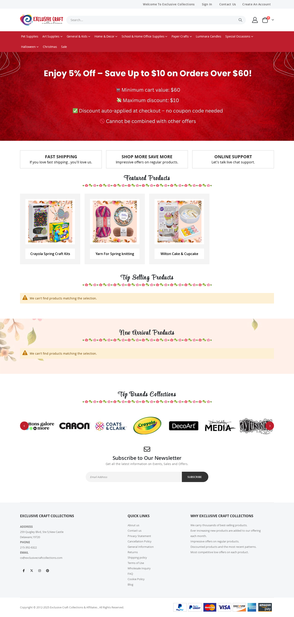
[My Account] (255, 20)
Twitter (31, 570)
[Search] (240, 20)
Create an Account (256, 4)
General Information (141, 547)
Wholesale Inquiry (139, 568)
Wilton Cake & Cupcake (179, 253)
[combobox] (156, 20)
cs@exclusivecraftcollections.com (41, 558)
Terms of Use (136, 563)
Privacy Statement (139, 536)
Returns (133, 552)
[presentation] (24, 425)
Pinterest (47, 570)
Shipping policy (137, 557)
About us (133, 525)
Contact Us (227, 4)
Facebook (23, 570)
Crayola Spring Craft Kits (50, 253)
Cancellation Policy (140, 541)
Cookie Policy (136, 579)
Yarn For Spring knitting (115, 253)
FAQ (130, 574)
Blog (130, 584)
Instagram (39, 570)
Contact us (134, 530)
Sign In (207, 4)
